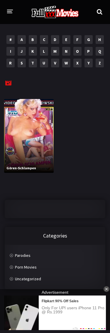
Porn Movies (26, 267)
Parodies (23, 255)
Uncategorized (28, 278)
